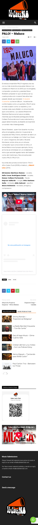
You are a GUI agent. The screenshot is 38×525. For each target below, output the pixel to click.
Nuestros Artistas (16, 30)
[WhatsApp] (17, 41)
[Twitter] (8, 41)
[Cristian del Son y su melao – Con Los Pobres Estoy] (7, 347)
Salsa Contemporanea (27, 30)
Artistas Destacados (12, 27)
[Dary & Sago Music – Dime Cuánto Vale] (7, 337)
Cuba (9, 279)
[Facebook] (4, 41)
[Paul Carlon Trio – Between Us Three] (7, 366)
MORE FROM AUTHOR (24, 311)
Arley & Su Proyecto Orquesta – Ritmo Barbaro (10, 304)
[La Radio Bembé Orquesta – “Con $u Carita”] (7, 328)
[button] (3, 23)
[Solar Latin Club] (19, 10)
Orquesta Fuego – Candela (30, 304)
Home (3, 27)
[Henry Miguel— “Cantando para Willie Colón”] (7, 356)
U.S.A (14, 279)
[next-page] (6, 373)
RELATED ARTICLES (9, 311)
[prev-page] (3, 373)
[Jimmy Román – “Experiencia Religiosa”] (7, 319)
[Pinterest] (13, 41)
